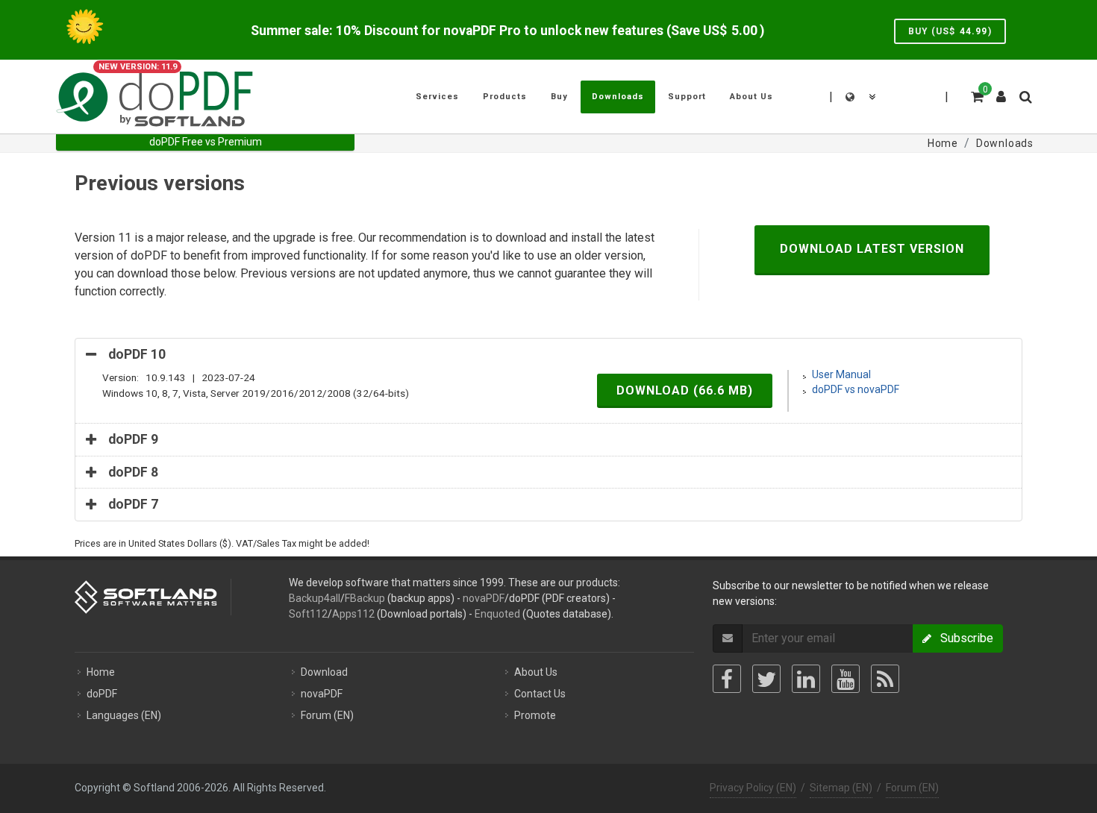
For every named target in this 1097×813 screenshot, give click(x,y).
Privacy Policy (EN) (753, 788)
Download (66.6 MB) (684, 390)
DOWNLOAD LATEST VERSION (872, 249)
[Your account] (1001, 91)
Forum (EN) (327, 715)
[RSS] (885, 679)
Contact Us (540, 694)
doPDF (102, 694)
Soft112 (308, 614)
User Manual (841, 374)
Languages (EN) (124, 715)
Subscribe (962, 638)
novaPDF (483, 598)
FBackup (365, 598)
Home (101, 672)
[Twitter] (766, 679)
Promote (535, 715)
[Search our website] (1024, 95)
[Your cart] (976, 95)
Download (324, 672)
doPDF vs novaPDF (855, 389)
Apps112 (353, 614)
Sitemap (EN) (841, 788)
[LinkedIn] (806, 679)
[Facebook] (727, 679)
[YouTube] (845, 679)
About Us (535, 672)
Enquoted (497, 614)
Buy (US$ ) (950, 31)
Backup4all (314, 598)
